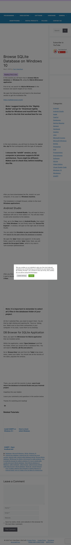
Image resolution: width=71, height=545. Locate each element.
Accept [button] (31, 275)
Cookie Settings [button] (21, 275)
